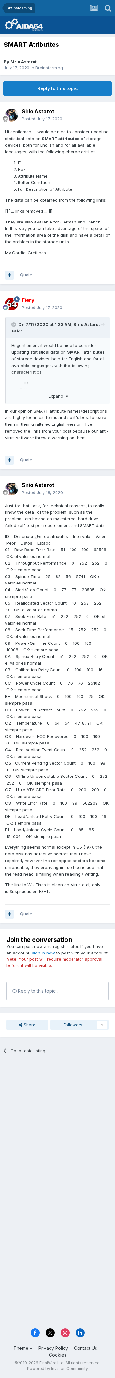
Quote (26, 274)
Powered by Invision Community (57, 1368)
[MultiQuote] (9, 275)
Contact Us (85, 1348)
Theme (21, 1348)
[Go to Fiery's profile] (11, 304)
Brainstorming (49, 67)
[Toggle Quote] (14, 324)
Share (28, 1024)
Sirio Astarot (23, 61)
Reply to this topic (57, 88)
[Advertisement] (57, 1122)
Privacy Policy (53, 1348)
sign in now (43, 952)
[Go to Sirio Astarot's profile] (11, 115)
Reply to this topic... (37, 991)
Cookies (57, 1354)
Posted (42, 118)
